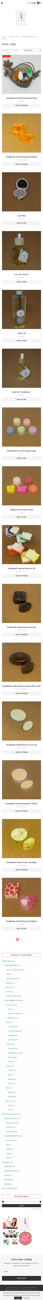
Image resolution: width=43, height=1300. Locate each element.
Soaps (10, 1105)
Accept (18, 1298)
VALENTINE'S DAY (10, 1171)
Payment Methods (27, 1290)
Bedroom (9, 987)
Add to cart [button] (21, 223)
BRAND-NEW (14, 36)
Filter (22, 1205)
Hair (9, 1009)
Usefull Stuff (10, 1131)
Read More (26, 1298)
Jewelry (8, 1044)
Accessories (10, 1005)
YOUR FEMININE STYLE (29, 36)
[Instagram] (30, 3)
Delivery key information (12, 1290)
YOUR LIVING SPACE (11, 965)
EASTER (6, 1175)
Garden (8, 991)
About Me (10, 1287)
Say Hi (36, 1290)
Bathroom (9, 983)
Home (4, 36)
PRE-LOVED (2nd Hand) (10, 1114)
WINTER (7, 1184)
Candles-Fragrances (12, 996)
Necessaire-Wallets (14, 1013)
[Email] (34, 3)
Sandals (10, 1092)
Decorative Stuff (11, 1123)
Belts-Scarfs (12, 1018)
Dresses (10, 1083)
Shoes (8, 1088)
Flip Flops (11, 1096)
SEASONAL (5, 1162)
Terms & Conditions (30, 1287)
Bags (7, 1022)
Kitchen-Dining (11, 978)
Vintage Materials (14, 1053)
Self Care (9, 1101)
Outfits (8, 1066)
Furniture (9, 1127)
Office (8, 974)
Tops (9, 1075)
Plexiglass (11, 1048)
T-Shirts (11, 1070)
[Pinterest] (32, 3)
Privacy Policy (18, 1287)
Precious (11, 1057)
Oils (9, 1110)
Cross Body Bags (13, 1031)
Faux (9, 1061)
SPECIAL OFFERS (7, 1188)
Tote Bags (11, 1026)
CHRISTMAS (8, 1166)
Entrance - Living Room (13, 970)
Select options (21, 105)
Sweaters (11, 1079)
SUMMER (7, 1180)
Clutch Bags (12, 1040)
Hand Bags (11, 1035)
